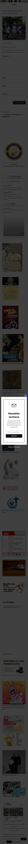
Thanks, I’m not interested (14, 447)
